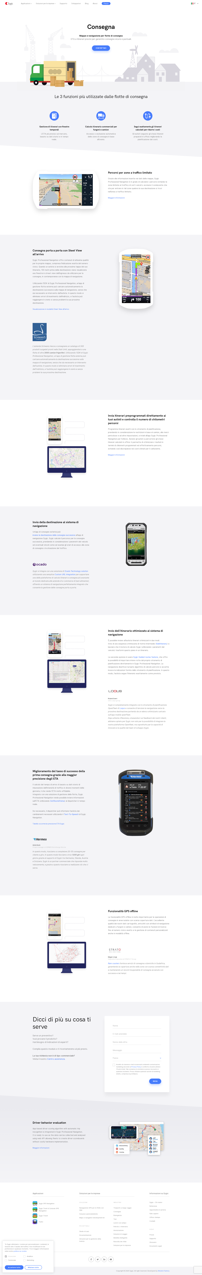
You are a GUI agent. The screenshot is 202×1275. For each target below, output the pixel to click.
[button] (137, 1058)
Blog (86, 3)
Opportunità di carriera (158, 1210)
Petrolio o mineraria (121, 1226)
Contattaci (101, 48)
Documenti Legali (156, 1246)
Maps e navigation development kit (92, 1218)
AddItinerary (161, 644)
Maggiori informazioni (116, 198)
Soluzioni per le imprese (45, 3)
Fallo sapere (154, 1213)
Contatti (152, 1221)
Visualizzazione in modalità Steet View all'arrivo (51, 309)
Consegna (117, 1211)
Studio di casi (84, 1231)
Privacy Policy (136, 1067)
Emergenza (118, 1215)
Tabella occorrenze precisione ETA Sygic (48, 824)
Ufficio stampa (155, 1217)
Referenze (153, 1206)
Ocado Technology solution (76, 571)
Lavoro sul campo (120, 1223)
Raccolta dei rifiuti (120, 1241)
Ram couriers (113, 963)
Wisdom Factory (163, 1271)
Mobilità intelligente (120, 1238)
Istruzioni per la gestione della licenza (90, 1240)
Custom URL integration (65, 574)
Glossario (153, 1242)
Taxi (115, 1219)
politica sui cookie (20, 1251)
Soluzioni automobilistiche (88, 1214)
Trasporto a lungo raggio (123, 1208)
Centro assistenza (56, 1059)
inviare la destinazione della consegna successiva (54, 535)
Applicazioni (25, 3)
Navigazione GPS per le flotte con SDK (91, 1209)
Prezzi (152, 1235)
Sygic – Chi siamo (156, 1202)
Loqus (122, 708)
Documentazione (85, 1235)
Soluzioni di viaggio (120, 1234)
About (95, 3)
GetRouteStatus (57, 801)
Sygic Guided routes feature (145, 657)
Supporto (63, 3)
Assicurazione (119, 1230)
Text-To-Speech (71, 814)
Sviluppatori (76, 3)
